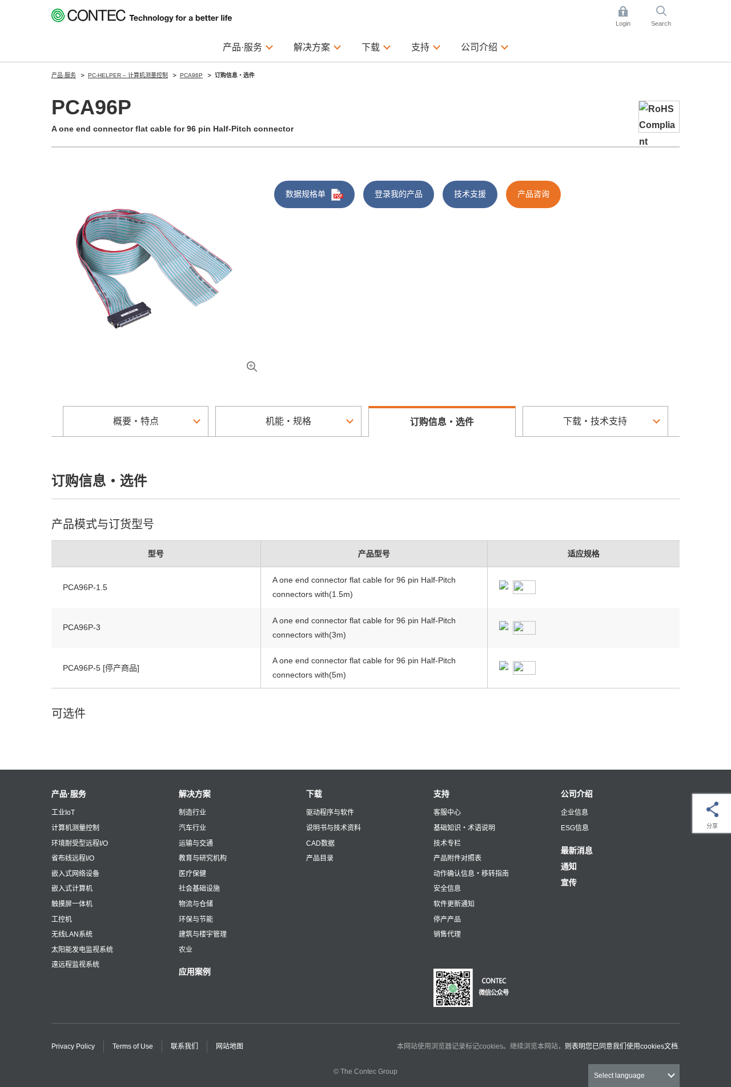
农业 (185, 950)
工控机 (61, 919)
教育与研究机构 (203, 858)
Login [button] (629, 17)
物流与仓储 (196, 904)
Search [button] (665, 17)
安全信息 (447, 889)
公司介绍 (577, 793)
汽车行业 (192, 828)
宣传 (569, 882)
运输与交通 (196, 843)
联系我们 (184, 1046)
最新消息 (577, 850)
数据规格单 (306, 193)
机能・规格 (288, 421)
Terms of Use (133, 1046)
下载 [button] (376, 46)
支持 (441, 793)
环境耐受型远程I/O (79, 843)
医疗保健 (192, 874)
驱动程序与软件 (330, 813)
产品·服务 (68, 793)
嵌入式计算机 (72, 889)
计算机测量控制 (75, 828)
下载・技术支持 (595, 421)
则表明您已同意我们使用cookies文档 (621, 1046)
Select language (619, 1076)
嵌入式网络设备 (75, 874)
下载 (314, 793)
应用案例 (195, 971)
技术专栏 (447, 843)
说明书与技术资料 (333, 828)
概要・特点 (136, 421)
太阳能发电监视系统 (82, 950)
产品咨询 (533, 193)
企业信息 (574, 813)
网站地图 (229, 1046)
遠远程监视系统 (75, 965)
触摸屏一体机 (72, 904)
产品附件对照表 (457, 858)
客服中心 (447, 813)
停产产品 (447, 919)
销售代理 (447, 934)
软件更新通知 (454, 904)
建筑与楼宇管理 (203, 934)
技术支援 (470, 193)
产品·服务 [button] (248, 46)
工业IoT (63, 813)
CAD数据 (320, 843)
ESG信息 (575, 828)
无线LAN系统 (72, 934)
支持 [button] (426, 46)
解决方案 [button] (318, 46)
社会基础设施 (199, 889)
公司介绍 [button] (485, 46)
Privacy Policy (73, 1046)
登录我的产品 (399, 193)
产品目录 (320, 858)
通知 (569, 866)
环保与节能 (196, 919)
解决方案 (195, 793)
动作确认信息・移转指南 (471, 874)
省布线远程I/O (72, 858)
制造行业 (192, 813)
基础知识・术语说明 (464, 828)
